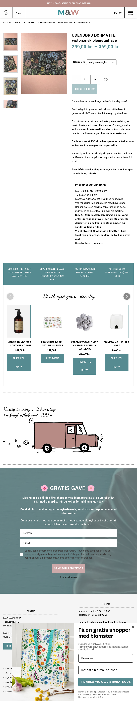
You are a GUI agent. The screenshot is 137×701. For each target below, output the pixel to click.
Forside (7, 22)
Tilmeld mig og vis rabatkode (106, 681)
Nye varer (10, 677)
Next (60, 63)
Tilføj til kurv (85, 89)
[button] (104, 78)
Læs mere (98, 243)
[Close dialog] (133, 626)
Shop (17, 22)
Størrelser (79, 62)
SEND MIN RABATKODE (68, 568)
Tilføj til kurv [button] (19, 363)
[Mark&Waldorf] (68, 12)
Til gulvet (29, 22)
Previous (28, 63)
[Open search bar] (6, 11)
